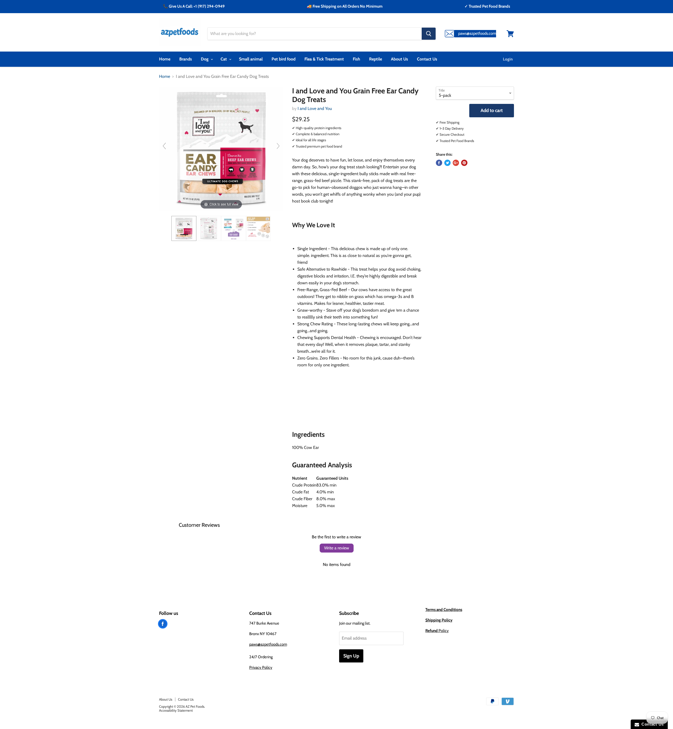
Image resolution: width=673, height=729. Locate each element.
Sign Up (351, 656)
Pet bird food (283, 59)
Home (164, 59)
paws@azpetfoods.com (268, 644)
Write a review (336, 547)
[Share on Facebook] (439, 163)
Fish (356, 59)
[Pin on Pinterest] (464, 163)
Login (508, 59)
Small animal (251, 59)
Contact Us (427, 59)
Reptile (375, 59)
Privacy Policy (260, 667)
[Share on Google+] (456, 163)
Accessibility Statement (176, 710)
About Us (399, 59)
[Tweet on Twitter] (447, 163)
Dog (205, 59)
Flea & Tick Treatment (324, 59)
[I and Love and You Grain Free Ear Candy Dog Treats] (183, 228)
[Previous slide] (164, 146)
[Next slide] (278, 146)
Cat (224, 59)
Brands (185, 59)
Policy (437, 630)
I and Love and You (315, 108)
